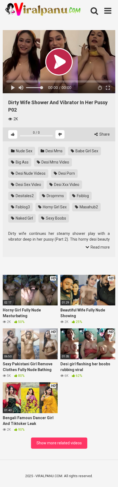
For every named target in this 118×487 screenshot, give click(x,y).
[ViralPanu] (44, 9)
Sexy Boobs (55, 218)
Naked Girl (24, 218)
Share (104, 134)
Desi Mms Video (55, 162)
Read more (100, 247)
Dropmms (55, 196)
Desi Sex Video (28, 184)
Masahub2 (88, 207)
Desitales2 (24, 196)
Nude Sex (23, 151)
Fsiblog (82, 196)
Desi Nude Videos (30, 173)
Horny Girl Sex (54, 207)
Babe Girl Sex (86, 151)
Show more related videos (59, 443)
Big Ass (22, 162)
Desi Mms (54, 151)
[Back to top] (107, 476)
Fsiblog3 (22, 207)
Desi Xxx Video (66, 184)
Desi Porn (66, 173)
